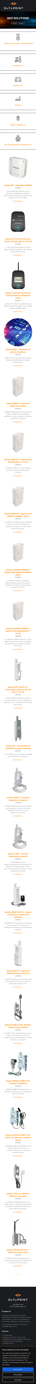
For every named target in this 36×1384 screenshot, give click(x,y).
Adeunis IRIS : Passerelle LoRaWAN (18, 185)
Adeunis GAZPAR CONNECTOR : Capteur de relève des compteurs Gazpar (18, 1137)
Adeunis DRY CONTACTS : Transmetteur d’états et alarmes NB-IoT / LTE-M (18, 689)
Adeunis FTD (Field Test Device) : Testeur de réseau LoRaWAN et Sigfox (18, 295)
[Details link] (18, 168)
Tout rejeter (18, 1380)
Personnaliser (18, 1374)
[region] (18, 1365)
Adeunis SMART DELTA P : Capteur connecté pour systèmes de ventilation (18, 914)
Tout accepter (18, 1369)
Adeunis (18, 188)
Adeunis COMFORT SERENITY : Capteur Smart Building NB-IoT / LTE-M (18, 630)
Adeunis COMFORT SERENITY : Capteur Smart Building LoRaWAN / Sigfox (18, 572)
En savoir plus (17, 201)
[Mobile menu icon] (32, 6)
